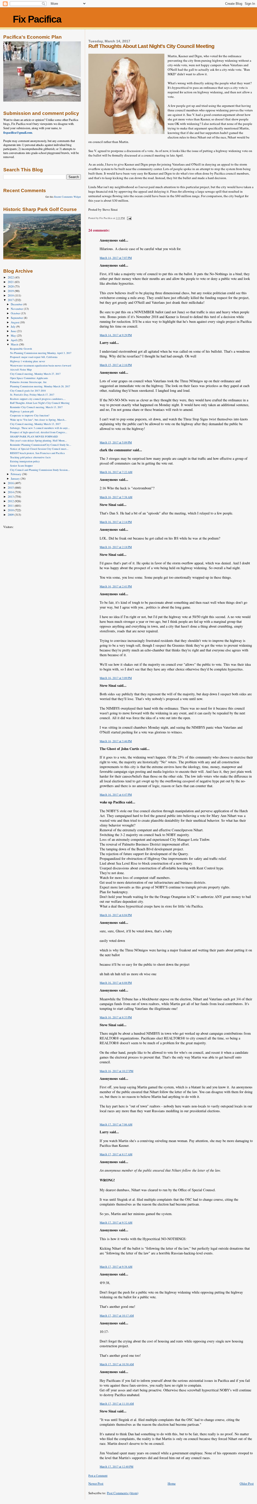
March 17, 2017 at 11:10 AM (117, 1403)
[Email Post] (128, 218)
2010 (11, 510)
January (16, 478)
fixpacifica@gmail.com (17, 132)
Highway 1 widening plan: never (27, 361)
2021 (11, 282)
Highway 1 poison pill (22, 411)
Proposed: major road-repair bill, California (33, 357)
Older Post (247, 1483)
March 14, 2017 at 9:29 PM (116, 335)
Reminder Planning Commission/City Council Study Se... (40, 444)
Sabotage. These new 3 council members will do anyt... (40, 428)
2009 (11, 514)
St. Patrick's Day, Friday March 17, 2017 (32, 394)
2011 (11, 505)
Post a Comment (97, 1475)
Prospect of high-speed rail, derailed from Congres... (38, 432)
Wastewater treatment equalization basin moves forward (40, 365)
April (14, 340)
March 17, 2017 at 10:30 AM (117, 1364)
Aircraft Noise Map (21, 369)
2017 (11, 300)
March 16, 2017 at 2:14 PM (116, 522)
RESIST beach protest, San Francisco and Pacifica (37, 453)
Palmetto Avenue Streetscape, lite (28, 382)
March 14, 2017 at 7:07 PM (116, 258)
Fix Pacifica (37, 19)
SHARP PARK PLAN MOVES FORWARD (34, 436)
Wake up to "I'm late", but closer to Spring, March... (38, 419)
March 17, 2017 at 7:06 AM (116, 1124)
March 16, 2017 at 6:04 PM (116, 915)
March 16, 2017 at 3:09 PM (116, 678)
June (14, 331)
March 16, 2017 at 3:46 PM (116, 741)
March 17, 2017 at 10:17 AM (117, 1315)
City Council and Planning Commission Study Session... (40, 470)
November (17, 309)
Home (172, 1483)
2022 (11, 277)
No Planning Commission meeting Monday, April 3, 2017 (40, 353)
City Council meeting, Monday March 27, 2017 (35, 373)
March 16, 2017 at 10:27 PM (116, 1071)
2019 (11, 291)
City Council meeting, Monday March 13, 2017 (35, 424)
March (15, 344)
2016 (11, 483)
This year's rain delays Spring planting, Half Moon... (38, 440)
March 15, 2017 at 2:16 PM (116, 365)
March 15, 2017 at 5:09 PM (116, 442)
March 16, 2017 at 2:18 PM (116, 547)
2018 (11, 295)
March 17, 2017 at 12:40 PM (116, 1466)
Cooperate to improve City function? (29, 415)
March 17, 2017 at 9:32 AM (116, 1222)
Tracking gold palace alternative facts (30, 457)
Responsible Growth (21, 348)
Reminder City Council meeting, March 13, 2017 (36, 407)
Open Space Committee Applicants (29, 378)
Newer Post (95, 1483)
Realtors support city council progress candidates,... (38, 399)
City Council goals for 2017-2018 (28, 390)
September (17, 318)
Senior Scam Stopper (21, 465)
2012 (11, 501)
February (16, 474)
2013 (11, 496)
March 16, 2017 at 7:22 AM (116, 472)
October (16, 313)
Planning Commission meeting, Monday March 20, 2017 (40, 386)
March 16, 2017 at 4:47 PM (116, 794)
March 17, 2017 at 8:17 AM (116, 1154)
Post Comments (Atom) (122, 1493)
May (14, 335)
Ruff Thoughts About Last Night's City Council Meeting (40, 403)
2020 (11, 286)
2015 (11, 487)
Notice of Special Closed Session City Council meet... (39, 448)
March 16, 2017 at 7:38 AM (116, 497)
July (13, 326)
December (17, 304)
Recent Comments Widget (67, 196)
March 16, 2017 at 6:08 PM (116, 983)
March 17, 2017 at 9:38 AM (116, 1266)
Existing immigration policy (25, 461)
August (15, 322)
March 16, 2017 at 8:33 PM (116, 1017)
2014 (11, 492)
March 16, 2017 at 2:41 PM (116, 586)
